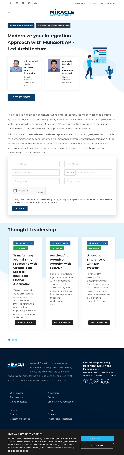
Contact (93, 3)
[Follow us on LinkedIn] (23, 3)
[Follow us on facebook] (11, 3)
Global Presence (18, 401)
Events (13, 414)
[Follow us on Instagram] (29, 3)
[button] (9, 340)
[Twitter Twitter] (91, 381)
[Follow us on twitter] (17, 3)
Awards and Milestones (60, 418)
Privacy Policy (68, 447)
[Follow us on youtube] (36, 3)
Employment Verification (61, 401)
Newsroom (79, 3)
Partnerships (16, 397)
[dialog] (62, 442)
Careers (52, 414)
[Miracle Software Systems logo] (62, 12)
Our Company (17, 393)
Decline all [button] (97, 445)
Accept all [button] (97, 438)
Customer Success (20, 418)
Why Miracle (108, 3)
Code (69, 172)
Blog (50, 410)
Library (13, 410)
